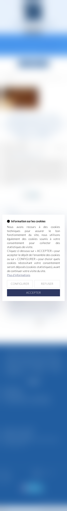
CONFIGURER (20, 283)
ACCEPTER (33, 292)
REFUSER (47, 283)
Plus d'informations (18, 275)
